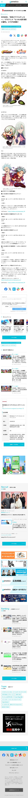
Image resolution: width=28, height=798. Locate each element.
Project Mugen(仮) (18, 697)
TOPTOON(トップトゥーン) (7, 694)
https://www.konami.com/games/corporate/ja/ (12, 408)
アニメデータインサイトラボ (20, 692)
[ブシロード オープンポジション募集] (14, 10)
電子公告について (14, 767)
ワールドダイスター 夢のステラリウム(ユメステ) (12, 704)
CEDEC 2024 (18, 694)
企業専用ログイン (13, 790)
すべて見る (14, 337)
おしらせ (14, 770)
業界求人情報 (18, 5)
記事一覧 (2, 5)
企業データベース (10, 5)
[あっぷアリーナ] (14, 465)
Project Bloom (5, 702)
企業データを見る (14, 444)
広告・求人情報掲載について (14, 762)
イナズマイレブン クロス (7, 692)
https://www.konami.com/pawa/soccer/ (11, 280)
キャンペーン (5, 14)
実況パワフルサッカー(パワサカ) (8, 29)
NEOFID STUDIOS (5, 707)
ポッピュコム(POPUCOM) (7, 697)
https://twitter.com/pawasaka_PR (16, 211)
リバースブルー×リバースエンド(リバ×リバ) (11, 699)
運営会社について (14, 760)
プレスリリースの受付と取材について (14, 765)
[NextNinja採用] (14, 723)
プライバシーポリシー (14, 773)
